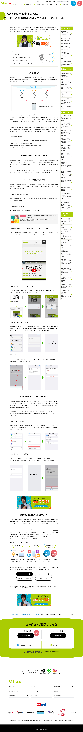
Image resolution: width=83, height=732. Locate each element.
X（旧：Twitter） (43, 673)
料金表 (33, 686)
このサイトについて (19, 727)
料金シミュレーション (15, 538)
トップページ (12, 686)
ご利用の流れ (57, 691)
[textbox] (61, 1)
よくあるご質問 (45, 1)
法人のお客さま (52, 1)
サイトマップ (11, 727)
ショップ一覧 (34, 691)
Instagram (55, 673)
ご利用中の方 (73, 4)
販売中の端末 (57, 686)
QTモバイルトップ (14, 614)
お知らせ (38, 1)
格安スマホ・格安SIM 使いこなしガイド (30, 614)
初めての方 (34, 695)
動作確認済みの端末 (13, 691)
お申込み (79, 4)
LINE (49, 673)
